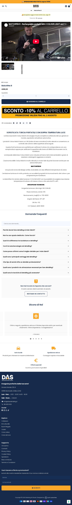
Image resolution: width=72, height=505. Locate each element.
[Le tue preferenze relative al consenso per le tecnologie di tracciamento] (68, 501)
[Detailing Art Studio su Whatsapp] (6, 410)
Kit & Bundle (6, 424)
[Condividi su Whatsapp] (23, 123)
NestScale (40, 18)
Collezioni (5, 421)
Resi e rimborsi (7, 460)
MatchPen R (37, 10)
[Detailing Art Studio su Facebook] (2, 410)
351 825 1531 (7, 404)
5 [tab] (41, 339)
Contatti (4, 449)
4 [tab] (38, 339)
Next (68, 41)
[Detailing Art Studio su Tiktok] (8, 410)
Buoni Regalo (6, 427)
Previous (3, 323)
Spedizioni (5, 457)
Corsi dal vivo (6, 435)
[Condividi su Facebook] (13, 123)
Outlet (4, 429)
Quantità (5, 93)
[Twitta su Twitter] (17, 123)
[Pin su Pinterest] (20, 123)
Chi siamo (5, 446)
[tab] (36, 230)
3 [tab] (36, 339)
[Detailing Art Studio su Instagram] (4, 410)
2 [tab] (33, 339)
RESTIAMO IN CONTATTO (36, 294)
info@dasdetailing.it (9, 401)
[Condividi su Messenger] (30, 123)
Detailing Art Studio (31, 497)
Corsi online (6, 432)
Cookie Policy (6, 454)
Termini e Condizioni (8, 462)
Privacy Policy (6, 451)
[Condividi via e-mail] (27, 123)
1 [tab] (30, 339)
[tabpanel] (36, 324)
